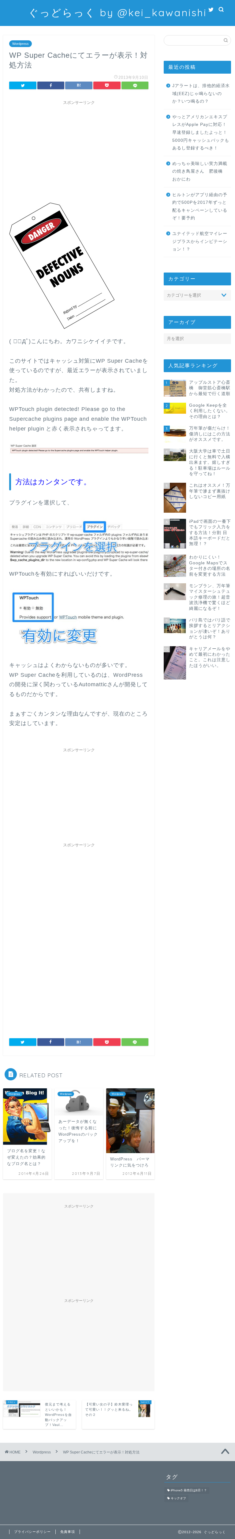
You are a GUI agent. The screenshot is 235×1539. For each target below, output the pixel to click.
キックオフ (178, 1498)
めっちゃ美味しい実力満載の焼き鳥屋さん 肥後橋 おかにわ (199, 171)
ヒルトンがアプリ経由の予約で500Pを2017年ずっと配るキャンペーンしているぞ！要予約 (199, 206)
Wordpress (20, 44)
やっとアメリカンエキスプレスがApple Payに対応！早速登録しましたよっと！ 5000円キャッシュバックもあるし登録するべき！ (201, 132)
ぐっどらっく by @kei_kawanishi (117, 12)
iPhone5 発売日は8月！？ (189, 1490)
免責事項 (67, 1532)
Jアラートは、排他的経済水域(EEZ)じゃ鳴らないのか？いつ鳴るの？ (201, 93)
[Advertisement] (78, 150)
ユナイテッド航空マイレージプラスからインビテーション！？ (199, 241)
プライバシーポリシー (32, 1532)
